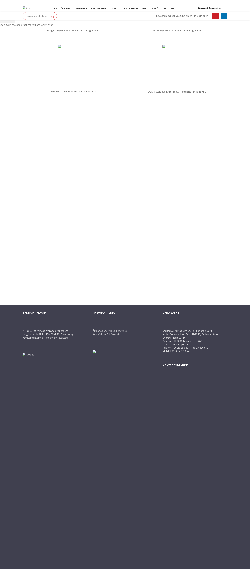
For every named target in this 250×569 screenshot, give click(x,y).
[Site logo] (27, 8)
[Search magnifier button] (53, 17)
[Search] (226, 8)
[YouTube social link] (128, 2)
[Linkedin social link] (133, 2)
